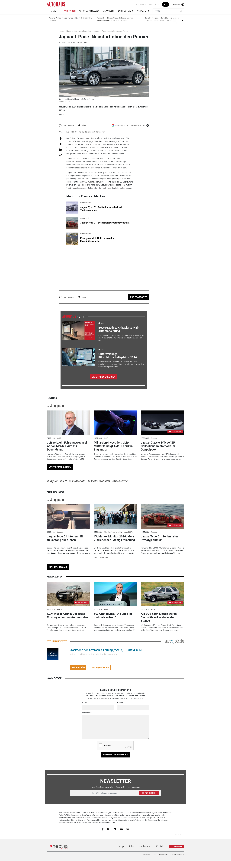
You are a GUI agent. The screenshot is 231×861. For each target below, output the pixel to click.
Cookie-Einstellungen (177, 855)
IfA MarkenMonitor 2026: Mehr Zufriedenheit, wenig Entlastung (114, 538)
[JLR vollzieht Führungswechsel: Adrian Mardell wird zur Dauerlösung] (68, 422)
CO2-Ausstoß (89, 182)
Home (61, 31)
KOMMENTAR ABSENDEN (115, 754)
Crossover (93, 144)
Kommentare (68, 125)
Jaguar (86, 138)
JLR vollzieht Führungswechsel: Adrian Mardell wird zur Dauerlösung (67, 446)
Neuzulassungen (79, 188)
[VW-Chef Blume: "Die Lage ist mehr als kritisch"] (115, 594)
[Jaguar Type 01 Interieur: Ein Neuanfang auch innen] (68, 516)
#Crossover (119, 481)
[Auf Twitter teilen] (60, 144)
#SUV (153, 609)
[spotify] (127, 829)
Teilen (83, 125)
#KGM (59, 609)
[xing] (115, 829)
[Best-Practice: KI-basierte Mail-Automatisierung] (78, 330)
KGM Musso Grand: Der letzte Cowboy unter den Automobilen (67, 615)
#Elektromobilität (98, 481)
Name (119, 703)
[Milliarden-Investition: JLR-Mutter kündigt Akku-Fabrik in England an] (115, 422)
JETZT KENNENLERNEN (103, 377)
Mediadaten (144, 846)
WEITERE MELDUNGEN (60, 467)
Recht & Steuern (125, 11)
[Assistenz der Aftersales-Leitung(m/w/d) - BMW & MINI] (52, 654)
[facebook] (103, 829)
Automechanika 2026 (89, 11)
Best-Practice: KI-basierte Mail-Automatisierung (118, 329)
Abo (165, 4)
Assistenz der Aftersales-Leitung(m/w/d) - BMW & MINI (106, 650)
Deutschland (84, 185)
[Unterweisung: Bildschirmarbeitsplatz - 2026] (78, 357)
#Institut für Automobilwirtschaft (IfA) (118, 532)
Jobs (157, 4)
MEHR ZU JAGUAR (58, 567)
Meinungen (108, 11)
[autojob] (174, 641)
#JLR (59, 438)
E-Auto (73, 138)
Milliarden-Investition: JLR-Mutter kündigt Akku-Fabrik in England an (113, 446)
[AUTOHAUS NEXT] (73, 316)
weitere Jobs (78, 667)
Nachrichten (69, 11)
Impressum (147, 855)
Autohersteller (85, 31)
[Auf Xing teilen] (60, 155)
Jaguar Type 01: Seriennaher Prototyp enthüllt (159, 538)
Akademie (141, 11)
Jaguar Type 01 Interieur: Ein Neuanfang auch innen (65, 538)
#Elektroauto (77, 481)
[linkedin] (121, 829)
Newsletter (141, 4)
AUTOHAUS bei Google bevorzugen (130, 125)
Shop (150, 4)
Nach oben (177, 835)
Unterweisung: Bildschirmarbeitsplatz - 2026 (117, 355)
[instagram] (108, 829)
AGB (155, 855)
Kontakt (160, 846)
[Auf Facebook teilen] (61, 138)
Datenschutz (163, 855)
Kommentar (86, 713)
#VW (106, 609)
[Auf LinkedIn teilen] (60, 149)
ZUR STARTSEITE (138, 297)
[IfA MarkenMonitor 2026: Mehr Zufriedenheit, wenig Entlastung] (115, 516)
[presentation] (182, 20)
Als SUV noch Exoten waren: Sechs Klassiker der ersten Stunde (159, 617)
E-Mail (84, 703)
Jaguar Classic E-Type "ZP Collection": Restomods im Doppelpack (158, 446)
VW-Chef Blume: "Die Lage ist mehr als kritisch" (113, 615)
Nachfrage (106, 188)
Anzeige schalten (100, 667)
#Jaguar (56, 406)
